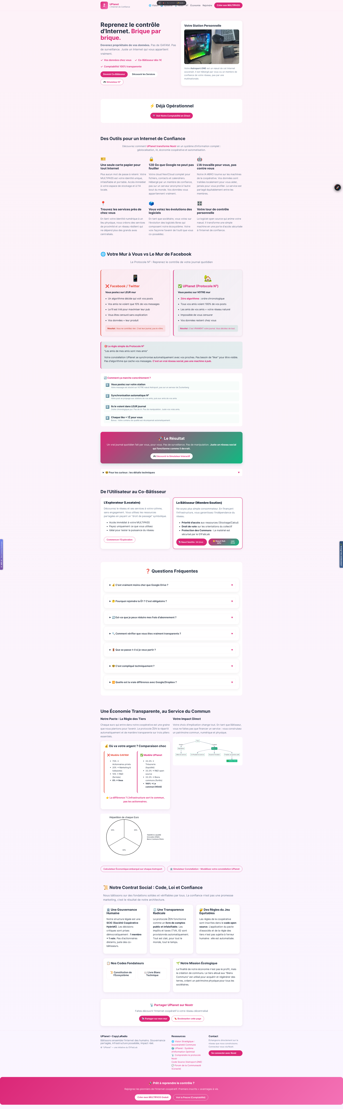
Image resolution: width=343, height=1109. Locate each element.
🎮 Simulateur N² (112, 82)
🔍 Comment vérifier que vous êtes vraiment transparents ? (146, 633)
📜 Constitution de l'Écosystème (121, 974)
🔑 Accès (180, 3)
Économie (195, 5)
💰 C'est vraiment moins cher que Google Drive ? (140, 585)
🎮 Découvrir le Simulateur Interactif (171, 456)
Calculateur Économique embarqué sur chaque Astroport (132, 869)
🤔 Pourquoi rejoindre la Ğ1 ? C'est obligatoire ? (139, 601)
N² (187, 5)
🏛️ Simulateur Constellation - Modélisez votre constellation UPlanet (205, 869)
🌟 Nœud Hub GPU (224, 542)
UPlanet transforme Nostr (161, 146)
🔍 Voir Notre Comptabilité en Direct (171, 115)
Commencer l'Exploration (120, 540)
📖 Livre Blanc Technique (152, 974)
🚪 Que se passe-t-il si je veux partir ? (134, 649)
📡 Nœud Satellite (190, 542)
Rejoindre (207, 5)
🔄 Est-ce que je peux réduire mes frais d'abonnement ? (144, 617)
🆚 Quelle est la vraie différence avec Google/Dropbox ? (144, 682)
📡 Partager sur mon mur (154, 1019)
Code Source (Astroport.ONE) (187, 1062)
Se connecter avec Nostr (223, 1053)
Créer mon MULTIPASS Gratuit (152, 1097)
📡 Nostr (179, 5)
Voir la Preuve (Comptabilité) (190, 1097)
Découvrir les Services (143, 74)
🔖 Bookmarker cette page (187, 1019)
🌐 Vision (153, 5)
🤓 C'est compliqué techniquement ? (133, 666)
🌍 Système (166, 5)
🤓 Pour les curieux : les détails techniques (130, 472)
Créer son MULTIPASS (228, 5)
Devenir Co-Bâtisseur (114, 74)
